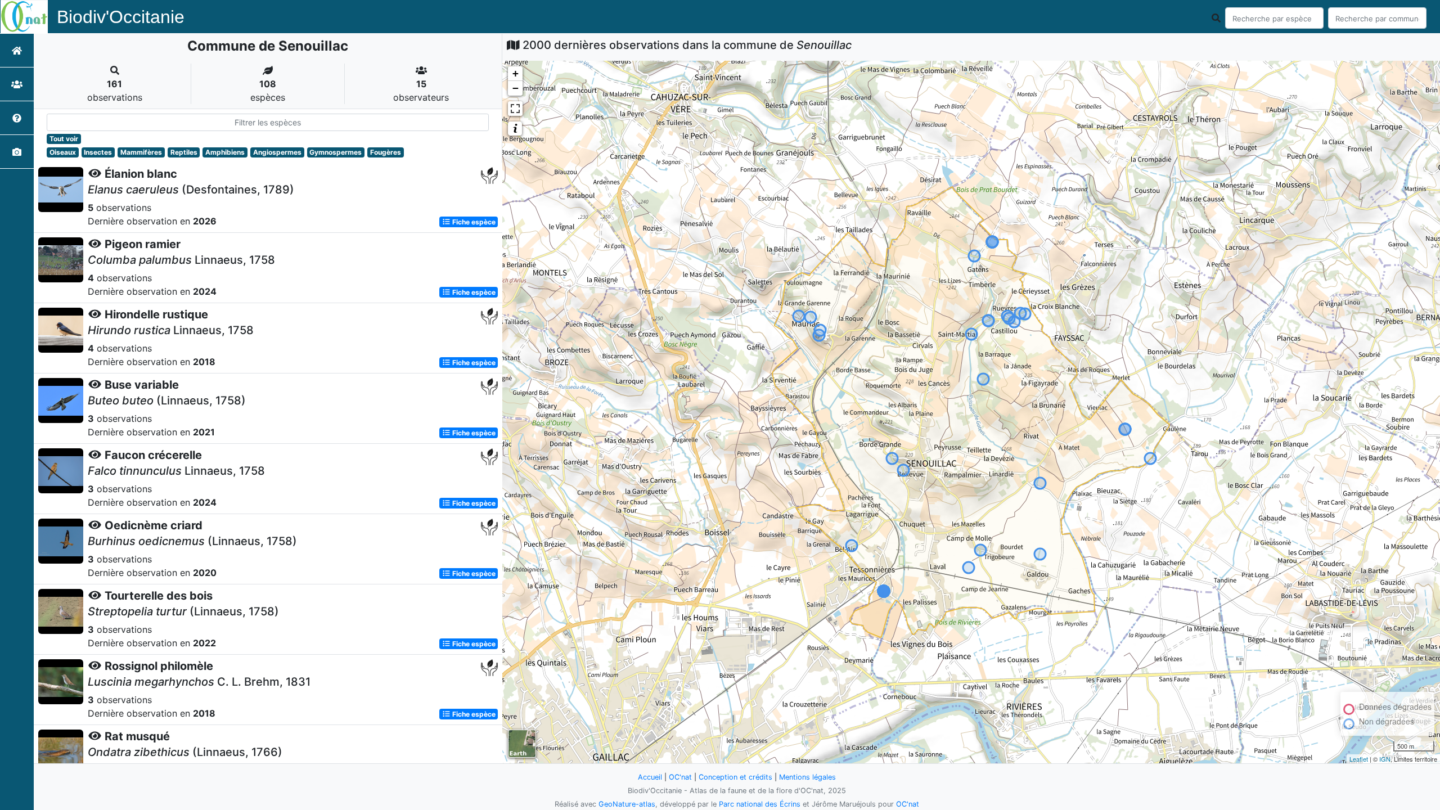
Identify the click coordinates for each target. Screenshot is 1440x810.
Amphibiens (225, 152)
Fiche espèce (473, 222)
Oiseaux (63, 152)
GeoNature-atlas (626, 804)
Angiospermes (277, 152)
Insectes (98, 152)
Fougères (385, 152)
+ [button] (515, 73)
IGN (1384, 758)
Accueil (650, 777)
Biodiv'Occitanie (120, 17)
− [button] (515, 88)
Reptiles (183, 152)
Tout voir (64, 138)
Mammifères (141, 152)
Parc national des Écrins (759, 804)
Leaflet (1358, 758)
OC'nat (680, 777)
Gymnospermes (335, 152)
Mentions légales (807, 777)
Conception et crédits (735, 777)
